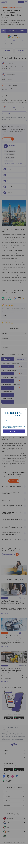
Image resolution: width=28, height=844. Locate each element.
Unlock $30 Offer (14, 431)
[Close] (25, 409)
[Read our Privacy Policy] (24, 427)
